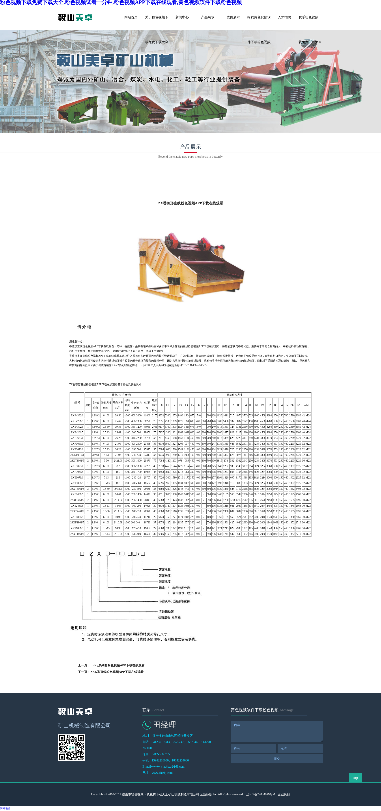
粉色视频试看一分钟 (168, 177)
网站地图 (5, 808)
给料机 (123, 177)
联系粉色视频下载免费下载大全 (310, 22)
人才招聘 (284, 17)
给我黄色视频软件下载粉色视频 (259, 22)
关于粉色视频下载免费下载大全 (156, 22)
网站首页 (131, 17)
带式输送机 (213, 177)
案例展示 (233, 17)
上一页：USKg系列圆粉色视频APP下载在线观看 (111, 665)
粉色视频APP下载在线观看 (78, 177)
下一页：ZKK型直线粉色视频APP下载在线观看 (111, 672)
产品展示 (207, 17)
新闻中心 (182, 17)
